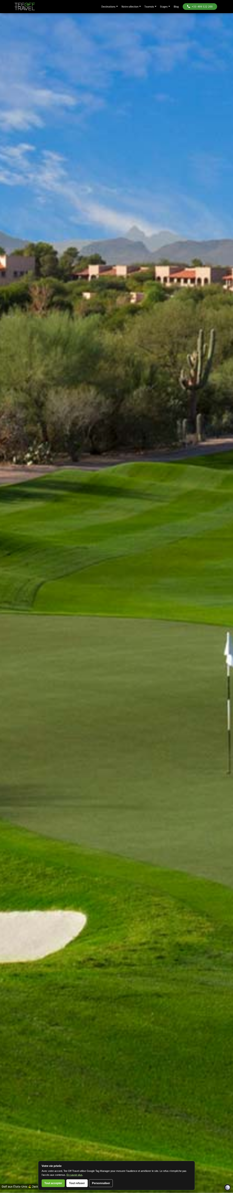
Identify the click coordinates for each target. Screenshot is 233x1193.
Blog (176, 6)
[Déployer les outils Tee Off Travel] (227, 1187)
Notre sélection (130, 6)
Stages (164, 6)
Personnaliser (101, 1183)
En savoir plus (74, 1174)
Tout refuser (77, 1183)
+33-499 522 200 (202, 6)
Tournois (149, 6)
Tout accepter (53, 1183)
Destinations (108, 6)
